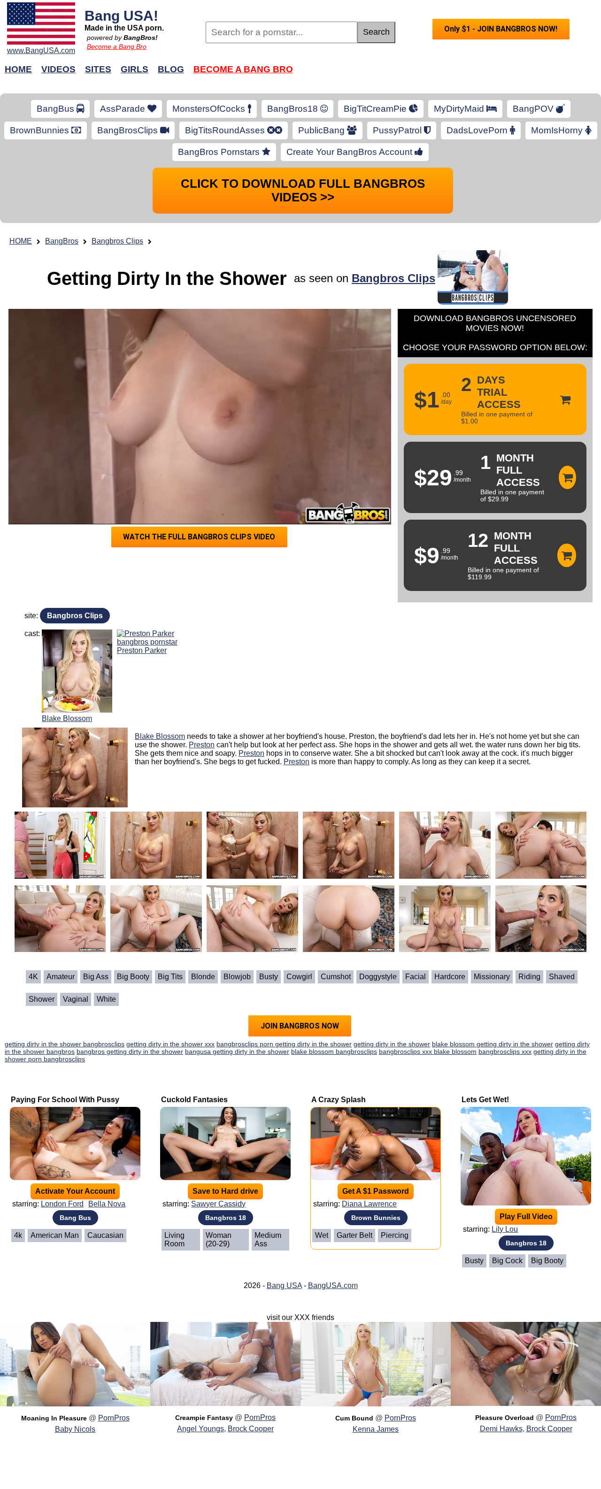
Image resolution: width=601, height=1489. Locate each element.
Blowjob (237, 977)
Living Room (174, 1239)
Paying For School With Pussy (65, 1100)
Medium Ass (267, 1239)
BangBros (61, 241)
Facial (415, 977)
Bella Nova (106, 1204)
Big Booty (133, 977)
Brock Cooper (251, 1429)
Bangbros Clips (117, 241)
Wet (321, 1235)
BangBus (57, 109)
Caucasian (105, 1235)
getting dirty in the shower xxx (170, 1044)
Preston (202, 745)
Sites (98, 69)
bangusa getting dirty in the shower (237, 1051)
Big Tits (170, 977)
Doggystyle (378, 977)
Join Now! (449, 74)
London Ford (62, 1204)
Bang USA (284, 1285)
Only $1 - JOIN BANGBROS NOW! (500, 28)
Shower (41, 999)
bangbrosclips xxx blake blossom (428, 1051)
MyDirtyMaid (460, 109)
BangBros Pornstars (220, 152)
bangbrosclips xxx (505, 1051)
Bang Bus (75, 1217)
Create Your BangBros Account (350, 152)
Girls (134, 69)
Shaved (562, 977)
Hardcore (449, 977)
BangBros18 (293, 109)
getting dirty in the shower (392, 1044)
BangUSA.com (333, 1285)
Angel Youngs (200, 1429)
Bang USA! (121, 15)
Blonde (203, 977)
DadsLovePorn (478, 130)
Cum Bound (354, 1418)
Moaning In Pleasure (54, 1418)
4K (33, 977)
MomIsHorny (558, 130)
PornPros (114, 1418)
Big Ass (95, 977)
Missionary (492, 977)
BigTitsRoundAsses (226, 130)
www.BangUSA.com (41, 50)
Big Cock (507, 1261)
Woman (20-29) (218, 1239)
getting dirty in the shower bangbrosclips (64, 1044)
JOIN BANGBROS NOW (300, 1025)
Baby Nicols (75, 1429)
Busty (268, 977)
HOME (20, 241)
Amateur (60, 977)
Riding (529, 977)
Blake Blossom (67, 718)
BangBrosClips (128, 130)
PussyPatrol (398, 130)
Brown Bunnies (376, 1217)
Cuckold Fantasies (194, 1100)
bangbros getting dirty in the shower (130, 1051)
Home (18, 69)
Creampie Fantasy (204, 1417)
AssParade (123, 109)
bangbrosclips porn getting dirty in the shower (284, 1044)
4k (18, 1235)
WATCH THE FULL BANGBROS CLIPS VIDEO (199, 536)
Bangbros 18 (225, 1217)
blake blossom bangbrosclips (334, 1051)
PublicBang (322, 130)
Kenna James (376, 1429)
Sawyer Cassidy (218, 1204)
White (106, 999)
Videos (58, 69)
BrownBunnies (40, 130)
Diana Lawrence (369, 1204)
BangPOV (534, 109)
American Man (55, 1235)
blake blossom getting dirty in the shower (492, 1044)
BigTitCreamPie (376, 109)
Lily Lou (505, 1229)
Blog (171, 69)
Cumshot (336, 977)
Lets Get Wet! (485, 1100)
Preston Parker (142, 650)
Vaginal (75, 999)
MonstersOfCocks (209, 109)
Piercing (394, 1235)
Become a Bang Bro (116, 46)
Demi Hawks (501, 1429)
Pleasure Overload (504, 1417)
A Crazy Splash (338, 1100)
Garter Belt (354, 1235)
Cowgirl (299, 977)
